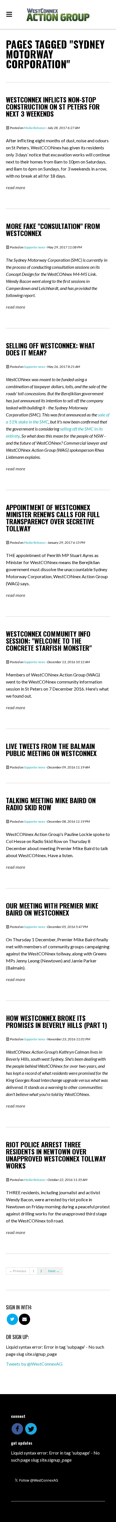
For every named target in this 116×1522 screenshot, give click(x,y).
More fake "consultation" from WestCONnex (53, 229)
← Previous (17, 1271)
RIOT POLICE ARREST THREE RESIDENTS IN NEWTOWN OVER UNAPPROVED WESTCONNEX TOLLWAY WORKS (56, 1155)
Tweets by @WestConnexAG (34, 1363)
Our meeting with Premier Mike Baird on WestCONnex (52, 909)
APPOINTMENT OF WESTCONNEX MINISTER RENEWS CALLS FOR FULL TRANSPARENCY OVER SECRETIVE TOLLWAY (53, 517)
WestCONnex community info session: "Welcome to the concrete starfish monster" (49, 640)
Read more (15, 187)
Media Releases (35, 128)
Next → (53, 1271)
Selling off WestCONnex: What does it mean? (50, 348)
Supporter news (34, 247)
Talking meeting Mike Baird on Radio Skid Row (51, 803)
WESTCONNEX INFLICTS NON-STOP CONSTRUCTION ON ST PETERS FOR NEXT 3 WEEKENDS (53, 106)
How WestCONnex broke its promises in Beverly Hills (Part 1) (56, 1021)
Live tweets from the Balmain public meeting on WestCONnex (51, 749)
